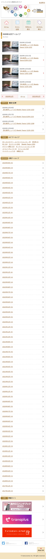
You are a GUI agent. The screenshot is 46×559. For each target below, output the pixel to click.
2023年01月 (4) (7, 262)
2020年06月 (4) (7, 416)
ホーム (6, 27)
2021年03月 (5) (7, 371)
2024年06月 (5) (7, 178)
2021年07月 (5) (7, 352)
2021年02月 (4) (7, 376)
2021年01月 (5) (7, 381)
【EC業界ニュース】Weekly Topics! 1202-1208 (18, 123)
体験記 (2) (20, 151)
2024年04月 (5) (7, 188)
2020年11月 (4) (7, 391)
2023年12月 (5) (7, 208)
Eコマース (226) (14, 144)
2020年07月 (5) (7, 411)
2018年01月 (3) (7, 481)
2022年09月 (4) (7, 282)
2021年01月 (36, 96)
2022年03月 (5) (7, 312)
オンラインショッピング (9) (25, 146)
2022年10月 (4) (7, 277)
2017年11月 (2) (7, 486)
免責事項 (42, 2)
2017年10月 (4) (7, 491)
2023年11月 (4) (7, 212)
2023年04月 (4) (7, 247)
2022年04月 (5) (7, 307)
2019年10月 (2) (7, 456)
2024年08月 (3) (7, 168)
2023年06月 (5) (7, 237)
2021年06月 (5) (7, 357)
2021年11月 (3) (7, 332)
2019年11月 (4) (7, 451)
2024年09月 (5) (7, 163)
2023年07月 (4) (7, 232)
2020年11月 (9, 96)
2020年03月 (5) (7, 431)
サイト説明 (17, 28)
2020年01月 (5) (7, 441)
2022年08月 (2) (7, 287)
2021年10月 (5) (7, 337)
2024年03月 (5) (7, 193)
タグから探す (39, 28)
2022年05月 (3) (7, 302)
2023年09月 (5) (7, 222)
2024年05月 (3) (7, 183)
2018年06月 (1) (7, 466)
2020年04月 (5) (7, 426)
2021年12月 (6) (7, 327)
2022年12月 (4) (7, 267)
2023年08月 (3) (7, 227)
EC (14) (5, 144)
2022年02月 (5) (7, 317)
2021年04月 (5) (7, 367)
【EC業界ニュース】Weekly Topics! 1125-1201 (18, 130)
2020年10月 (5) (7, 396)
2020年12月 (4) (7, 386)
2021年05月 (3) (7, 362)
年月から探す (28, 28)
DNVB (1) (35, 142)
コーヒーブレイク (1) (9, 149)
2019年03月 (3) (7, 461)
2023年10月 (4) (7, 217)
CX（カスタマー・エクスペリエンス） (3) (16, 142)
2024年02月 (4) (7, 198)
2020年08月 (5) (7, 406)
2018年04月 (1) (7, 471)
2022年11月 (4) (7, 272)
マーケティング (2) (8, 151)
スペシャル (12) (23, 149)
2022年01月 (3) (7, 322)
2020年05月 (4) (7, 421)
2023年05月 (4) (7, 242)
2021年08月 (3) (7, 347)
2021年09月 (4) (7, 342)
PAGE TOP (41, 550)
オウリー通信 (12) (8, 146)
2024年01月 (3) (7, 203)
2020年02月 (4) (7, 436)
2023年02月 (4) (7, 257)
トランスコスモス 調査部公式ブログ (11, 2)
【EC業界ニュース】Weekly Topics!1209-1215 (18, 116)
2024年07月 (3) (7, 173)
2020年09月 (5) (7, 401)
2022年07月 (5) (7, 292)
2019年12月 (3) (7, 446)
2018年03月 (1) (7, 476)
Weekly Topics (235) (28, 144)
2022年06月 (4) (7, 297)
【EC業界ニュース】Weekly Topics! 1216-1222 (18, 109)
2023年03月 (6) (7, 252)
